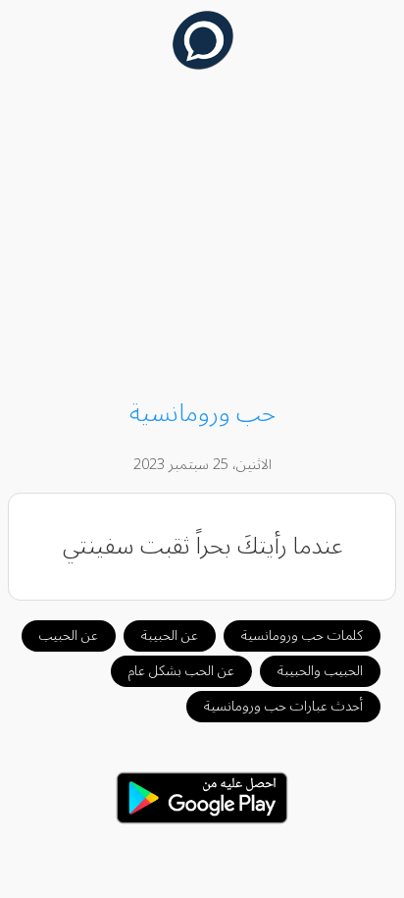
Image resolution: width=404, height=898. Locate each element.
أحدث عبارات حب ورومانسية (283, 706)
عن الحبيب (68, 635)
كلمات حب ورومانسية (302, 635)
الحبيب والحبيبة (320, 671)
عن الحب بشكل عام (181, 671)
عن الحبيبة (169, 635)
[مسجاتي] (202, 64)
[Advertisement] (202, 237)
